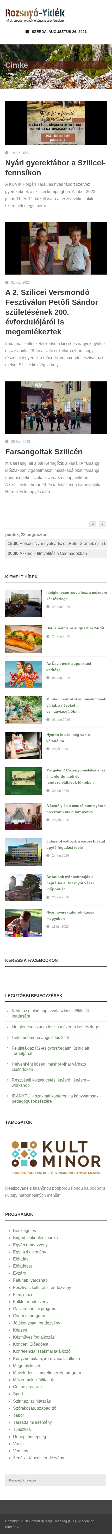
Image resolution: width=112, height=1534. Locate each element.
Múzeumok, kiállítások (33, 1380)
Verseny (20, 1451)
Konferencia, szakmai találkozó (42, 1351)
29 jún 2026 (60, 820)
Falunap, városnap (30, 1280)
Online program (27, 1387)
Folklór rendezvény (30, 1301)
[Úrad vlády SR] (56, 1157)
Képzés (20, 1330)
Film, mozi (22, 1294)
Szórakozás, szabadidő (34, 1408)
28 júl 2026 (60, 749)
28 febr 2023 (20, 442)
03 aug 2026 (61, 720)
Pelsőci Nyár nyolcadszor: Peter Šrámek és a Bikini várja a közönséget (57, 543)
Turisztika (22, 1429)
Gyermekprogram (29, 1316)
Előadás (20, 1259)
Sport (18, 1394)
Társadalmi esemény (32, 1422)
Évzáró (19, 1273)
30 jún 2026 (60, 791)
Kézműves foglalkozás (34, 1337)
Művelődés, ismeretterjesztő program (47, 1372)
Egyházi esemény (29, 1252)
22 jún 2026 (60, 897)
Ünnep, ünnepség (29, 1436)
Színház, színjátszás (32, 1401)
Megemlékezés (27, 1365)
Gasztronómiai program (34, 1308)
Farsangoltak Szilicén (44, 452)
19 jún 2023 (20, 153)
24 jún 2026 (60, 855)
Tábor (18, 1415)
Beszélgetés (24, 1230)
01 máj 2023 (20, 282)
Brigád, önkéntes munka (35, 1237)
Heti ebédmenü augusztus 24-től (75, 628)
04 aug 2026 (61, 678)
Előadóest (22, 1266)
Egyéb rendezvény (30, 1245)
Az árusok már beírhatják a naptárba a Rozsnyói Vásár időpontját (70, 883)
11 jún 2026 (60, 926)
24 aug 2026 (61, 607)
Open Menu (101, 14)
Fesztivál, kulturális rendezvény (42, 1287)
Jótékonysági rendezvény (36, 1323)
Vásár (18, 1444)
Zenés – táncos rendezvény (38, 1458)
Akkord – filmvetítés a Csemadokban (47, 553)
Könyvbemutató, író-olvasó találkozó (46, 1358)
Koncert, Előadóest (30, 1344)
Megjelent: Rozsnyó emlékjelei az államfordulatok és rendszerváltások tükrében (75, 776)
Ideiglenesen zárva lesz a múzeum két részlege (55, 1027)
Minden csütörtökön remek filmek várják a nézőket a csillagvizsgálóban (76, 705)
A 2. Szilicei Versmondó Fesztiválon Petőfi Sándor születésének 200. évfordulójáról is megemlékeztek (51, 312)
